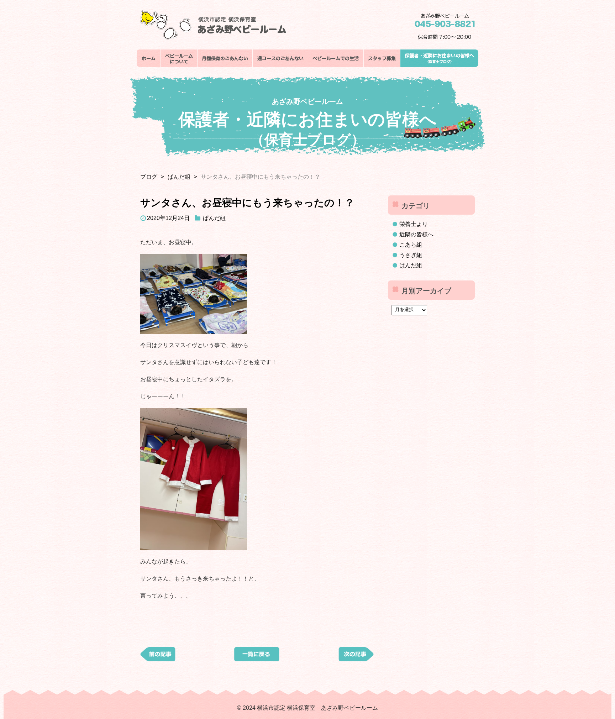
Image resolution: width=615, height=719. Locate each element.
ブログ (148, 177)
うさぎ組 (410, 255)
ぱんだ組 (179, 177)
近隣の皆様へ (416, 234)
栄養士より (413, 224)
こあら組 (410, 245)
